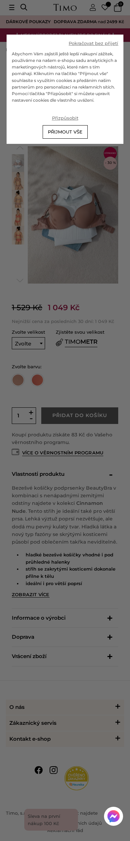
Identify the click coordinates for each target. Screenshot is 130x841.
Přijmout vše (65, 132)
